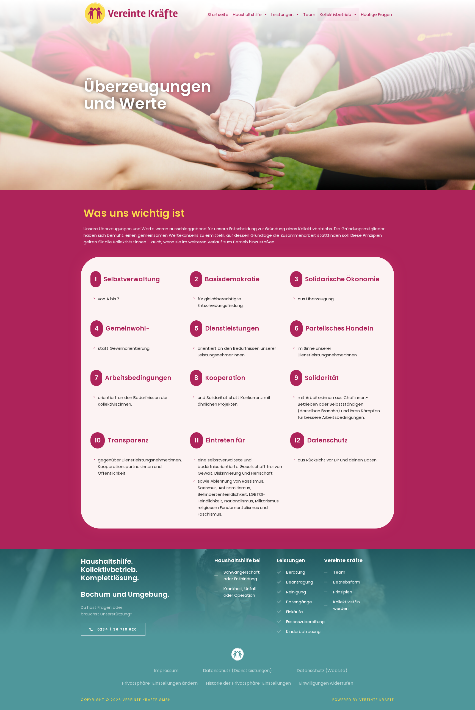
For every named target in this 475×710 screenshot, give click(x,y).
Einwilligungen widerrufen (326, 683)
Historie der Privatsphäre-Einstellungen (248, 683)
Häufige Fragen (376, 14)
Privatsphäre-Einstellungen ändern (160, 683)
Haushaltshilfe (247, 14)
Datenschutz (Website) (322, 670)
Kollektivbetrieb (335, 14)
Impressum (166, 670)
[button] (250, 14)
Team (309, 14)
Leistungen (282, 14)
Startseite (218, 14)
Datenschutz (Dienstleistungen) (237, 670)
